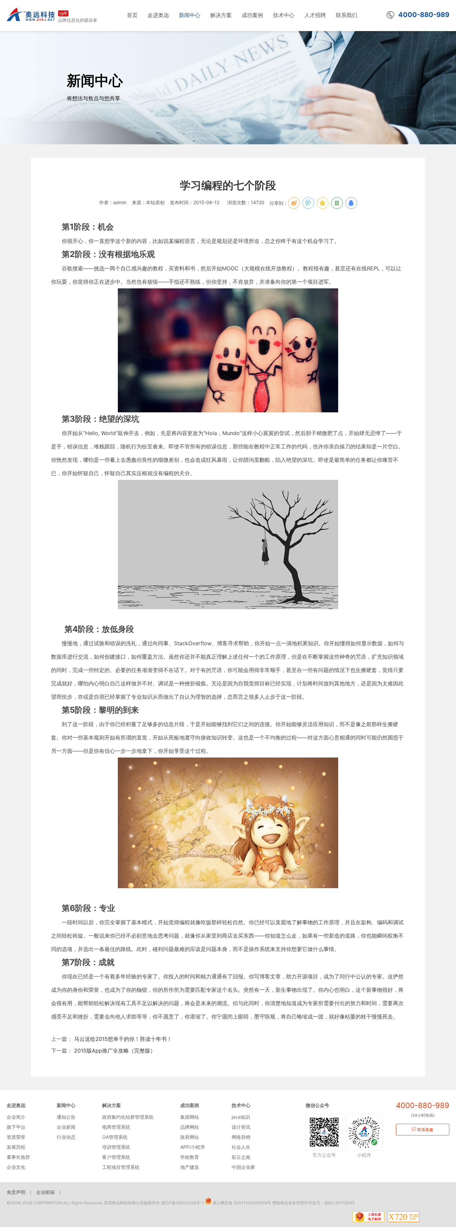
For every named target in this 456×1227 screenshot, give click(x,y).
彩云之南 (241, 1157)
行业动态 (66, 1137)
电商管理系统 (116, 1127)
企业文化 (16, 1167)
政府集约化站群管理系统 (128, 1117)
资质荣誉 (16, 1137)
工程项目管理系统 (121, 1167)
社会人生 (241, 1147)
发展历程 (16, 1147)
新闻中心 (66, 1105)
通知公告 (66, 1117)
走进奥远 (16, 1105)
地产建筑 (189, 1167)
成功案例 (189, 1105)
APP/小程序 (192, 1147)
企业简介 (16, 1117)
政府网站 (189, 1137)
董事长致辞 (18, 1157)
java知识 (241, 1117)
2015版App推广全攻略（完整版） (114, 1050)
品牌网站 (189, 1127)
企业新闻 (66, 1127)
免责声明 (16, 1192)
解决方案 (111, 1105)
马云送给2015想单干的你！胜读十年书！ (122, 1039)
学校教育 (189, 1157)
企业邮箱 (45, 1192)
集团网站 (189, 1117)
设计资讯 (241, 1127)
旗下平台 (16, 1127)
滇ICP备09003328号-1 (182, 1202)
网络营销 (241, 1137)
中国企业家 (243, 1167)
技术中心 (241, 1105)
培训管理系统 (116, 1147)
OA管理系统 (115, 1137)
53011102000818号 (252, 1202)
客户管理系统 (116, 1157)
